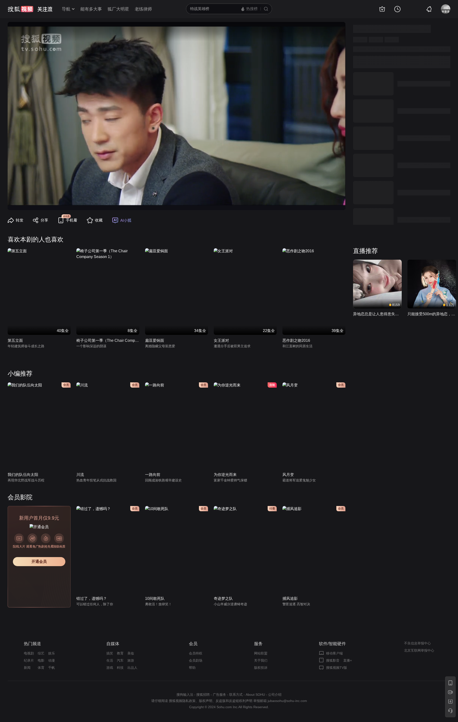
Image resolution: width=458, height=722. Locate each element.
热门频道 (32, 643)
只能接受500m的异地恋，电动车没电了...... (431, 314)
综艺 (41, 653)
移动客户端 (334, 653)
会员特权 (195, 653)
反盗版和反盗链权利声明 (234, 701)
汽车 (120, 660)
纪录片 (29, 660)
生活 (109, 660)
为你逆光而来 (225, 475)
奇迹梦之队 (223, 598)
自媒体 (112, 643)
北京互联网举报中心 (419, 650)
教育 (120, 653)
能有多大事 (91, 9)
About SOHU (255, 694)
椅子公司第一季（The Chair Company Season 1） (107, 340)
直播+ (347, 660)
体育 (41, 667)
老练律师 (143, 9)
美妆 (130, 653)
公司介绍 (274, 694)
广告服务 (219, 694)
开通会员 (39, 561)
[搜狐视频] (20, 9)
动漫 (51, 660)
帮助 (192, 667)
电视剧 (29, 653)
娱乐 (51, 653)
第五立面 (15, 340)
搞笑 (109, 653)
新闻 (27, 667)
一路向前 (152, 475)
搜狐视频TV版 (336, 667)
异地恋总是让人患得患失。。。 (377, 314)
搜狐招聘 (203, 694)
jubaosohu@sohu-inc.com (287, 701)
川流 (80, 475)
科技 (120, 667)
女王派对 (221, 340)
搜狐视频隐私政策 (182, 701)
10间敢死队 (155, 598)
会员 (193, 643)
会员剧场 (195, 660)
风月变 (288, 475)
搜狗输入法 (185, 694)
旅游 (130, 660)
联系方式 (236, 694)
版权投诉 (260, 667)
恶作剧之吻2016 (296, 340)
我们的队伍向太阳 (23, 475)
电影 (41, 660)
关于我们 (260, 660)
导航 (66, 9)
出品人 (132, 667)
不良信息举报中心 (417, 643)
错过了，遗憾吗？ (91, 598)
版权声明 (205, 701)
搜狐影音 (332, 660)
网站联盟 (260, 653)
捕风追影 (290, 598)
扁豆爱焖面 (154, 340)
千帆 (51, 667)
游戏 (109, 667)
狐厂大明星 (118, 9)
